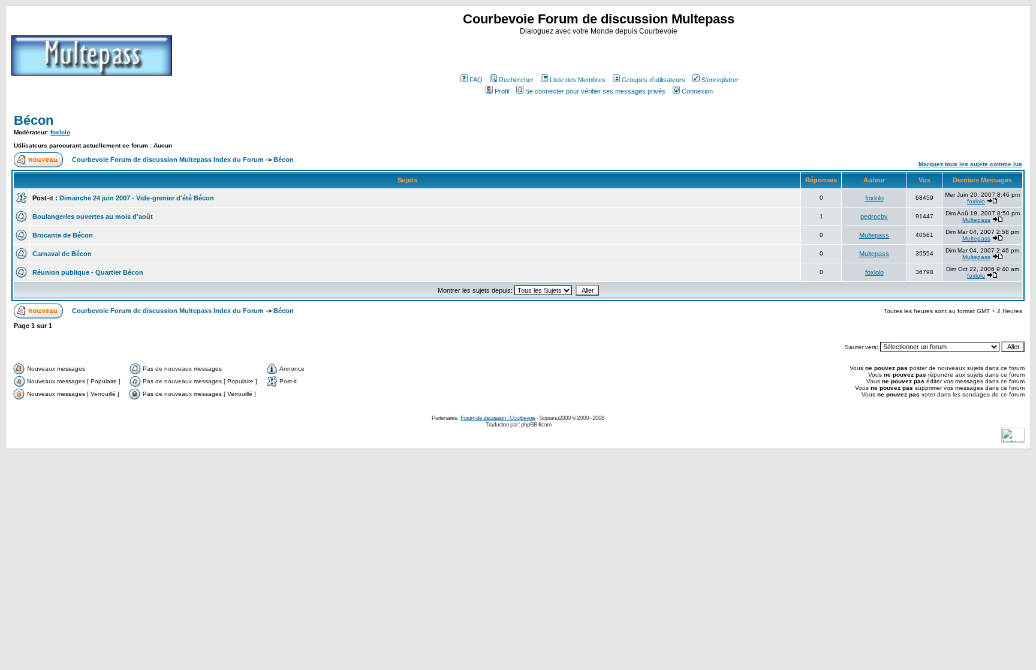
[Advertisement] (600, 53)
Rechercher (516, 79)
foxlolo (60, 132)
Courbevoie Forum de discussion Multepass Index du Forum (168, 159)
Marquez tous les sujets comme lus (970, 164)
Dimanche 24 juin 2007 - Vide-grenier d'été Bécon (136, 198)
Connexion (697, 91)
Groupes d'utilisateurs (653, 79)
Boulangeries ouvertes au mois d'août (92, 216)
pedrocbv (874, 216)
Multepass (976, 220)
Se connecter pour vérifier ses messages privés (595, 91)
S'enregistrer (720, 79)
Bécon (33, 120)
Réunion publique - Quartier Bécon (87, 272)
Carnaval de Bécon (62, 253)
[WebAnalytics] (1013, 439)
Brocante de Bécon (62, 235)
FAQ (476, 79)
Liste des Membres (578, 79)
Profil (502, 91)
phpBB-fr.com (536, 424)
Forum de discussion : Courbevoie (497, 417)
